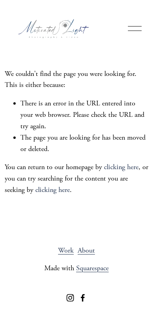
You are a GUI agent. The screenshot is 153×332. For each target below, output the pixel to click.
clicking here (121, 167)
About (86, 250)
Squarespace (92, 268)
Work (66, 250)
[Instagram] (70, 298)
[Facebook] (83, 298)
